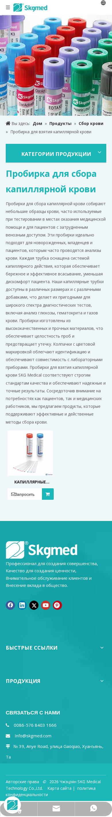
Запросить (24, 494)
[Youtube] (45, 605)
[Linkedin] (22, 605)
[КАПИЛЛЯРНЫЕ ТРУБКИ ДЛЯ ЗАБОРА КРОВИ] (30, 452)
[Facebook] (10, 605)
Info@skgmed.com (33, 735)
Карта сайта (59, 788)
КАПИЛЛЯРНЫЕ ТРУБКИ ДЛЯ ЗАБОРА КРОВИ (30, 482)
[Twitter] (33, 605)
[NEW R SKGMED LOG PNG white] (42, 549)
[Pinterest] (57, 605)
